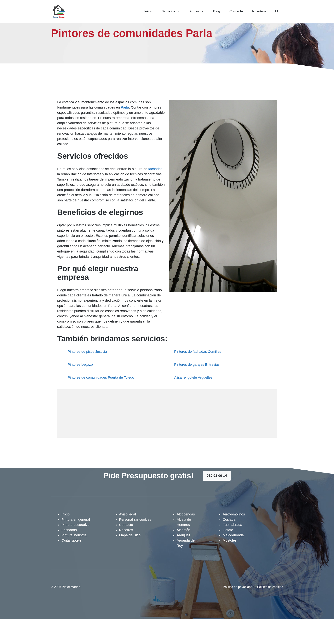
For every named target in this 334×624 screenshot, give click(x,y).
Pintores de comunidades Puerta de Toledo (101, 377)
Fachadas (69, 530)
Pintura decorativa (75, 525)
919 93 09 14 (217, 476)
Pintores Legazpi (81, 364)
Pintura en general (75, 519)
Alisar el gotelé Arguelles (193, 377)
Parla (125, 107)
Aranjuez (183, 535)
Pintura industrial (74, 535)
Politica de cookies (270, 587)
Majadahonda (233, 535)
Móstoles (230, 540)
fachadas (155, 169)
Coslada (229, 519)
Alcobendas (186, 514)
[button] (277, 11)
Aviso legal (127, 514)
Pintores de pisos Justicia (87, 352)
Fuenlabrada (232, 525)
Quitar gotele (71, 540)
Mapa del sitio (130, 535)
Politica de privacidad (237, 587)
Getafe (228, 530)
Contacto (236, 11)
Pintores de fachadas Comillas (197, 352)
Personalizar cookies (135, 519)
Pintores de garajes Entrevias (197, 364)
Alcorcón (183, 530)
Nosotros (259, 11)
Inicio (148, 11)
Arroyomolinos (234, 514)
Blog (216, 11)
